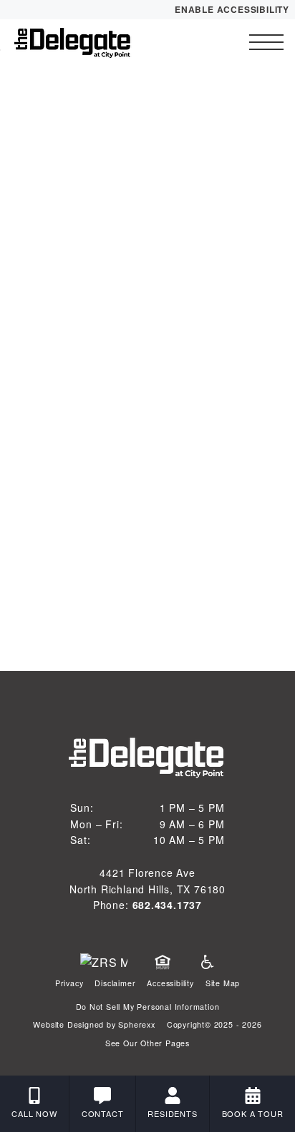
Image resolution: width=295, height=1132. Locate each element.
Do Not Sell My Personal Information (148, 1006)
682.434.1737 (167, 905)
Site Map (222, 983)
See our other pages (147, 1043)
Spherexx (136, 1024)
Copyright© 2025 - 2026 (214, 1024)
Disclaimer (115, 983)
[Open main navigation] (266, 42)
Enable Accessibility (232, 9)
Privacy (69, 983)
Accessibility (170, 983)
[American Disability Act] (206, 962)
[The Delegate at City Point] (89, 42)
